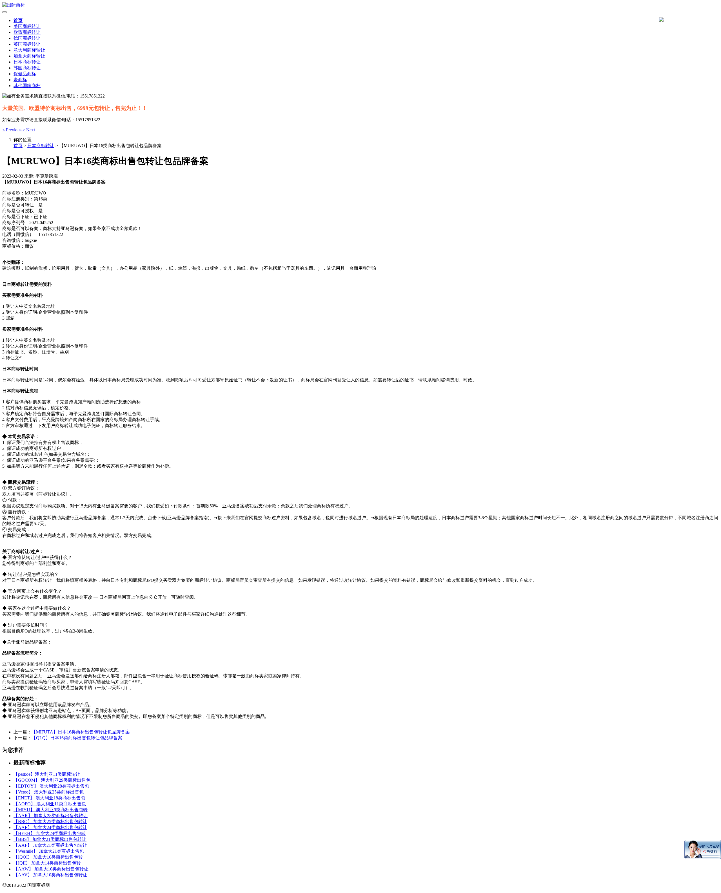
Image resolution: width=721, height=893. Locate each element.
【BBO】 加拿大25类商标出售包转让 (50, 821)
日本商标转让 (27, 61)
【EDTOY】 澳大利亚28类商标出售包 (51, 786)
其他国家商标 (27, 85)
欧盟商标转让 (27, 32)
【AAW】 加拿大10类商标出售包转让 (51, 869)
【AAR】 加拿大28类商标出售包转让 (51, 815)
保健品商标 (25, 73)
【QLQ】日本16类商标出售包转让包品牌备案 (77, 737)
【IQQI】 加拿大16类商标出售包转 (48, 857)
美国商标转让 (27, 26)
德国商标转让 (27, 38)
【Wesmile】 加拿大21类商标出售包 (49, 851)
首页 (18, 20)
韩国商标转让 (27, 67)
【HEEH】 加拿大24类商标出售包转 (50, 833)
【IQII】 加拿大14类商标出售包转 (47, 863)
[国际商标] (360, 5)
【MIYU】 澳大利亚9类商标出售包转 (51, 809)
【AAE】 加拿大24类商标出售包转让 (50, 827)
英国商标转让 (27, 44)
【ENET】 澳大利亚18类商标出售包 (49, 797)
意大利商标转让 (29, 50)
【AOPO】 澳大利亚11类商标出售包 (50, 803)
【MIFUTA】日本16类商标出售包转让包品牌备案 (81, 732)
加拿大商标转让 (29, 56)
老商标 (20, 79)
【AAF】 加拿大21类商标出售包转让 (50, 845)
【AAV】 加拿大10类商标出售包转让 (50, 874)
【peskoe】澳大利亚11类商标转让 (47, 774)
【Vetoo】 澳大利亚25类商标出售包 (49, 792)
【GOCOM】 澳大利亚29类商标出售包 (52, 780)
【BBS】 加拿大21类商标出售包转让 (50, 839)
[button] (12, 129)
